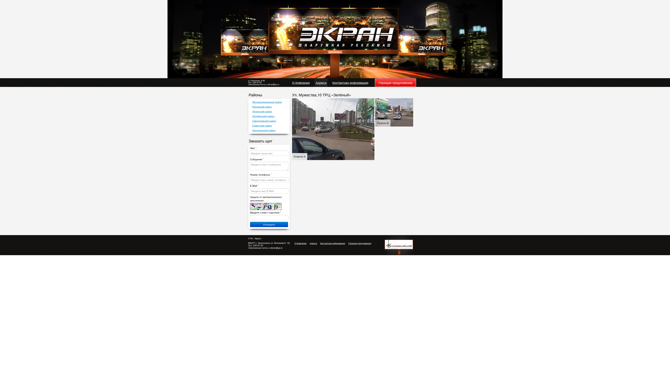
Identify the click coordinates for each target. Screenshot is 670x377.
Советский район (262, 125)
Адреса (321, 82)
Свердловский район (264, 121)
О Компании (301, 82)
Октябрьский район (263, 116)
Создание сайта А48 (401, 245)
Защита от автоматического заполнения (266, 198)
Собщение (257, 159)
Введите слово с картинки (265, 212)
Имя (253, 148)
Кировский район (262, 106)
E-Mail (254, 185)
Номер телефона (260, 174)
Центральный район (264, 130)
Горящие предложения (395, 82)
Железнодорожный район (267, 102)
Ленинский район (262, 111)
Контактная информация (350, 82)
